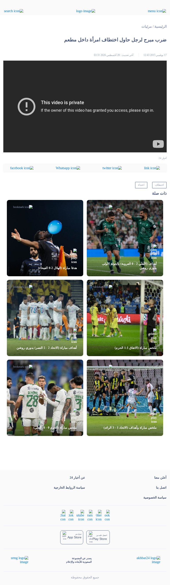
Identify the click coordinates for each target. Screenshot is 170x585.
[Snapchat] (63, 515)
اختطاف (159, 184)
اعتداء (141, 184)
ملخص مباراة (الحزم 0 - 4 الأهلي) (55, 427)
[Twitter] (112, 168)
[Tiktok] (71, 515)
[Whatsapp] (68, 168)
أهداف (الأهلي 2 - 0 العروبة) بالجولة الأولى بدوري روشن (129, 266)
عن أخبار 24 (77, 477)
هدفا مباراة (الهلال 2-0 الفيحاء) (57, 268)
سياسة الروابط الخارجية (69, 487)
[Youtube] (80, 515)
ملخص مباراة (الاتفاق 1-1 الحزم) (136, 347)
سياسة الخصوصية (154, 497)
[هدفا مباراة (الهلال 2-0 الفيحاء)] (45, 238)
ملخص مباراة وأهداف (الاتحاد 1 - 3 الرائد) (130, 427)
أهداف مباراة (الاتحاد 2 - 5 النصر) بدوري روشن (47, 347)
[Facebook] (21, 168)
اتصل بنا (161, 487)
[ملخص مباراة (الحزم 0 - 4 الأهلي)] (45, 398)
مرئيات (146, 26)
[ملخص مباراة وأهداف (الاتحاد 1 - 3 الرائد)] (125, 398)
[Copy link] (152, 168)
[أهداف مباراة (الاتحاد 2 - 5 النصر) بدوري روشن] (45, 318)
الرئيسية (161, 26)
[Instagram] (90, 515)
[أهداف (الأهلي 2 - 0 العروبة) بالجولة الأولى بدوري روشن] (125, 238)
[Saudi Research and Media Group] (19, 560)
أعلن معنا (160, 477)
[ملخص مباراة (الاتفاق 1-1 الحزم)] (125, 318)
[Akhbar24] (145, 560)
